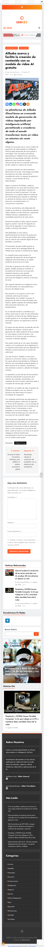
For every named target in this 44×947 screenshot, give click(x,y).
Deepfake (11, 868)
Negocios (11, 889)
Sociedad (11, 915)
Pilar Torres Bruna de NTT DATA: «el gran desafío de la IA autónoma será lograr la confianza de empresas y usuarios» (18, 720)
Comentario (12, 497)
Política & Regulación (14, 898)
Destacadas (7, 711)
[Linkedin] (10, 104)
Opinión (10, 894)
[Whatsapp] (14, 104)
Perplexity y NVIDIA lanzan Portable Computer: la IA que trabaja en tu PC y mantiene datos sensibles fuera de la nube (26, 594)
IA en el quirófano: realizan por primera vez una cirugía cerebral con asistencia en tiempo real (23, 808)
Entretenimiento (11, 48)
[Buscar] (36, 634)
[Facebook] (7, 104)
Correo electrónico (14, 531)
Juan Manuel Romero (13, 72)
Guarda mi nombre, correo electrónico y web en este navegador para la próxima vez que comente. (21, 542)
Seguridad (11, 906)
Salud (9, 902)
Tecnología (24, 48)
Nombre (11, 522)
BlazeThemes (26, 940)
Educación (11, 877)
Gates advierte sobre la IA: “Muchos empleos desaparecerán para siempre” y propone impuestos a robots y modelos (22, 844)
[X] (24, 104)
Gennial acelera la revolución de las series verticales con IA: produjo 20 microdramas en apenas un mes (26, 574)
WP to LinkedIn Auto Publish (15, 946)
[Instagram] (17, 104)
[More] (27, 104)
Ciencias (10, 864)
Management (17, 711)
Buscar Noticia (11, 629)
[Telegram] (21, 104)
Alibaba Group (20, 443)
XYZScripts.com (32, 946)
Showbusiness (12, 911)
